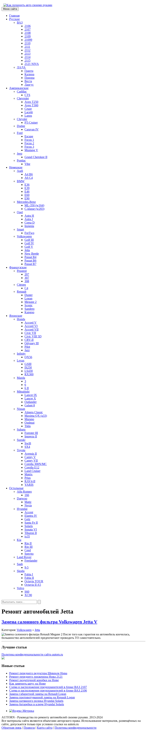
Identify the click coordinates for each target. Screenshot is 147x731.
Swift (27, 443)
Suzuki (21, 439)
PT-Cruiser (31, 122)
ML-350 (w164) (34, 205)
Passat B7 (30, 264)
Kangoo (29, 312)
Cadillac (22, 91)
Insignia (29, 226)
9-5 (26, 567)
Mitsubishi (23, 391)
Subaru (21, 429)
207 (26, 274)
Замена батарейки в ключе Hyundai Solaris (36, 704)
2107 (27, 29)
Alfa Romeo (24, 491)
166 (26, 495)
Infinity (21, 353)
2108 (27, 32)
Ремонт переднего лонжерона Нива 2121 (36, 676)
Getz (27, 519)
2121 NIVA (31, 64)
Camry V (30, 457)
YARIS (28, 484)
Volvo (20, 588)
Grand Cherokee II (35, 157)
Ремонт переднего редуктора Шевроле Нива (38, 673)
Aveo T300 (31, 105)
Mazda (21, 377)
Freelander (30, 560)
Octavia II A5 (32, 584)
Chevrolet (23, 98)
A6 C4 (28, 177)
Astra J (28, 219)
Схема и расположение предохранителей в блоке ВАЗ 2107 (48, 687)
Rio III (28, 546)
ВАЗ (20, 22)
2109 (27, 36)
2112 (27, 50)
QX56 (28, 357)
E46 (26, 191)
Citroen (21, 284)
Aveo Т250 (31, 101)
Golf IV (29, 243)
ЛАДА (21, 67)
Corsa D (29, 222)
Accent (28, 512)
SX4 (27, 446)
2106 (27, 26)
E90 (26, 198)
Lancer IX (30, 395)
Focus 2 (29, 143)
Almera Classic (33, 412)
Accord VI (31, 326)
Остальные (16, 488)
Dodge (21, 126)
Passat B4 (30, 257)
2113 (27, 53)
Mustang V (31, 150)
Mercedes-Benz (26, 201)
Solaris (28, 526)
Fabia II (29, 577)
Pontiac (21, 160)
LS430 (28, 370)
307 (26, 277)
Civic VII (30, 333)
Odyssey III (31, 343)
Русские (14, 19)
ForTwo (29, 233)
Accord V (30, 322)
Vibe (27, 164)
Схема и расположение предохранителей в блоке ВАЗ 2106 (48, 690)
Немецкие (15, 167)
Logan (28, 298)
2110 (27, 43)
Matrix (28, 474)
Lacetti (28, 112)
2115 (27, 60)
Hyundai (22, 508)
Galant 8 (29, 405)
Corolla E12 (31, 467)
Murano (29, 419)
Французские (18, 267)
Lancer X (30, 398)
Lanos (28, 115)
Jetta (27, 250)
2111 (27, 46)
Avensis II (30, 453)
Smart (20, 229)
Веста (28, 81)
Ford (20, 133)
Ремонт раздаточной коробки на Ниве (34, 680)
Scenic (28, 305)
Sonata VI (30, 529)
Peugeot (22, 270)
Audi (20, 170)
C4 (26, 288)
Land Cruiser (32, 471)
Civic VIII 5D (33, 336)
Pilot (27, 346)
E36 (26, 184)
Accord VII (31, 329)
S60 (26, 591)
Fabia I (28, 574)
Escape (28, 136)
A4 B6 (28, 174)
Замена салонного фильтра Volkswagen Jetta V (49, 621)
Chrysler (22, 119)
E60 (26, 195)
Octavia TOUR (33, 581)
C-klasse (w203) (34, 208)
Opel (20, 212)
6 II (26, 388)
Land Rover (24, 557)
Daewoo (22, 498)
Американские (19, 88)
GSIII (27, 364)
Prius (27, 477)
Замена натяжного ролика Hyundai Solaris (36, 700)
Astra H (29, 215)
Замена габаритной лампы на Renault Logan (37, 694)
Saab (20, 564)
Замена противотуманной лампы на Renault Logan (42, 697)
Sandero (29, 308)
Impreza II (30, 436)
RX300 (28, 374)
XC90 (28, 595)
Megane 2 (30, 302)
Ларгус (29, 84)
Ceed (27, 550)
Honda (21, 319)
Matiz (27, 502)
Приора (29, 77)
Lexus (20, 360)
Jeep (19, 153)
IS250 (28, 367)
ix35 (27, 536)
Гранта (28, 70)
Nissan (21, 408)
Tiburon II (30, 533)
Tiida (27, 426)
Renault (21, 291)
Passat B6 (30, 260)
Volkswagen (24, 236)
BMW (20, 181)
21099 (28, 39)
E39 (26, 188)
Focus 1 (29, 139)
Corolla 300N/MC (35, 464)
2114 (27, 57)
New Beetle (31, 253)
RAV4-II (29, 481)
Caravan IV (31, 129)
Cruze (28, 108)
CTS (27, 95)
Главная (14, 15)
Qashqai (29, 422)
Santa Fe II (31, 522)
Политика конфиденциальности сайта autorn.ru (32, 654)
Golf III (29, 239)
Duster (28, 295)
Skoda (20, 571)
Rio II (28, 543)
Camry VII (31, 460)
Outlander (30, 402)
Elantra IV (30, 515)
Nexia (28, 505)
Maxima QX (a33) (35, 415)
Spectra (28, 553)
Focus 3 (29, 146)
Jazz (27, 350)
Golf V (28, 246)
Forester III (31, 433)
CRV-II (28, 339)
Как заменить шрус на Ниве (27, 683)
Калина (29, 74)
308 (26, 281)
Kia (19, 539)
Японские (15, 315)
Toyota (21, 450)
